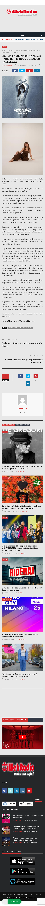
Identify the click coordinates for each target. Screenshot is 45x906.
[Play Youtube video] (22, 737)
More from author (22, 425)
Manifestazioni (7, 599)
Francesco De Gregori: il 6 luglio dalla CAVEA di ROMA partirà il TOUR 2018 (22, 467)
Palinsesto (11, 895)
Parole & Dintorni (25, 328)
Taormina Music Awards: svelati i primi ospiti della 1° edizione (25, 839)
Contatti (38, 895)
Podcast (20, 895)
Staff (31, 895)
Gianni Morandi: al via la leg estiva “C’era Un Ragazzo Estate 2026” (26, 828)
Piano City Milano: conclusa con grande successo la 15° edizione (20, 635)
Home (5, 895)
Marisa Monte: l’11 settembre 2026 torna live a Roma (28, 816)
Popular (5, 809)
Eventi (26, 895)
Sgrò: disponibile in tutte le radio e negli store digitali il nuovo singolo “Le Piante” (22, 507)
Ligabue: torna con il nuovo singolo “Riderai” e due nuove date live (22, 589)
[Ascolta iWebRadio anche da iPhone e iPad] (22, 861)
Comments (15, 809)
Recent (38, 799)
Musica (4, 47)
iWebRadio (8, 65)
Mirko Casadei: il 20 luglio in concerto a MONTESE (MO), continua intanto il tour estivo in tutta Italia (20, 548)
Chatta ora (15, 901)
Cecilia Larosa (13, 328)
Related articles (8, 425)
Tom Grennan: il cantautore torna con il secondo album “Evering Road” (19, 675)
